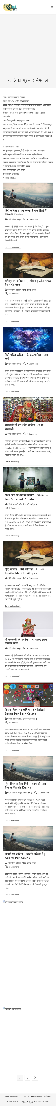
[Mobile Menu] (52, 7)
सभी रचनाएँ (47, 1096)
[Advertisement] (28, 48)
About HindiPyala (11, 1096)
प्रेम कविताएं (12, 792)
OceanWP (28, 1103)
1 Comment (32, 434)
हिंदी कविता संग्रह (14, 219)
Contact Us (25, 1096)
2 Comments (14, 722)
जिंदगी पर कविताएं (14, 290)
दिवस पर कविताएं (14, 718)
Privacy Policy (36, 1096)
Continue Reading (13, 247)
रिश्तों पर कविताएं (14, 504)
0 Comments (32, 219)
